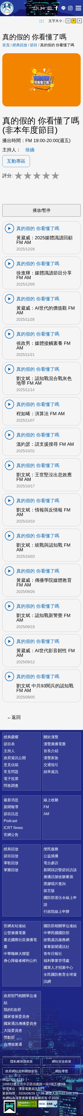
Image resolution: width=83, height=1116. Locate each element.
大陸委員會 (13, 1030)
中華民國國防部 (56, 933)
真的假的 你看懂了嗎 (57, 45)
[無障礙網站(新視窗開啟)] (27, 1103)
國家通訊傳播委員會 (20, 1024)
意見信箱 (11, 765)
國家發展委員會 (17, 1017)
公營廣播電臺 (15, 933)
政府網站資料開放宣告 (21, 1071)
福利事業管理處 (56, 961)
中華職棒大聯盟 (17, 954)
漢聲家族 (51, 758)
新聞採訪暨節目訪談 (60, 870)
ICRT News (13, 828)
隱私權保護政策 (21, 1061)
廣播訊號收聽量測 (58, 877)
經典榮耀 (11, 737)
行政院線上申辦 (56, 911)
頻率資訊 (51, 772)
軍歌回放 (11, 863)
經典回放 (49, 8)
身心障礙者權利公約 (20, 961)
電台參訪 (51, 863)
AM (46, 814)
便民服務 (51, 849)
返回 (16, 717)
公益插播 (51, 856)
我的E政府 (12, 1010)
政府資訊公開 (15, 758)
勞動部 (9, 1037)
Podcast (10, 821)
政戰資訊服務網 (56, 940)
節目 (33, 45)
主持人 (9, 751)
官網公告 (11, 835)
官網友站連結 (15, 926)
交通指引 (51, 765)
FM (46, 807)
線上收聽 (42, 8)
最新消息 (11, 800)
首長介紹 (51, 751)
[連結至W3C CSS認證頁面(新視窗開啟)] (48, 1103)
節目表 (9, 744)
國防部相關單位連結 (60, 926)
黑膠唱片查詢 (55, 884)
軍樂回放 (11, 870)
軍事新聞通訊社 (56, 947)
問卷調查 (11, 786)
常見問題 (11, 772)
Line (63, 8)
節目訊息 (11, 814)
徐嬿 (30, 149)
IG (70, 8)
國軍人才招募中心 (58, 967)
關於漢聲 (51, 737)
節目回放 (11, 856)
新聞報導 (11, 807)
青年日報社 (53, 954)
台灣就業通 (13, 1044)
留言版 (49, 891)
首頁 (6, 45)
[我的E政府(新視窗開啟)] (9, 1107)
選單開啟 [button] (78, 8)
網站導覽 (61, 1071)
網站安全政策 (61, 1061)
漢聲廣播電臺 (7, 8)
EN (36, 8)
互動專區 (16, 161)
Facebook (56, 8)
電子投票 (11, 779)
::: (41, 20)
